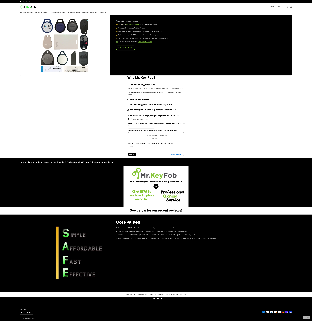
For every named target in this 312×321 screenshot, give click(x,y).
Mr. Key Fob (25, 318)
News (127, 294)
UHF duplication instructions (156, 294)
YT (124, 24)
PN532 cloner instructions (171, 294)
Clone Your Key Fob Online (125, 48)
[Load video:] (156, 186)
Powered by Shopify (32, 318)
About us (132, 294)
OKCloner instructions (142, 294)
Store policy (182, 294)
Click (119, 24)
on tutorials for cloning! (133, 24)
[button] (102, 12)
